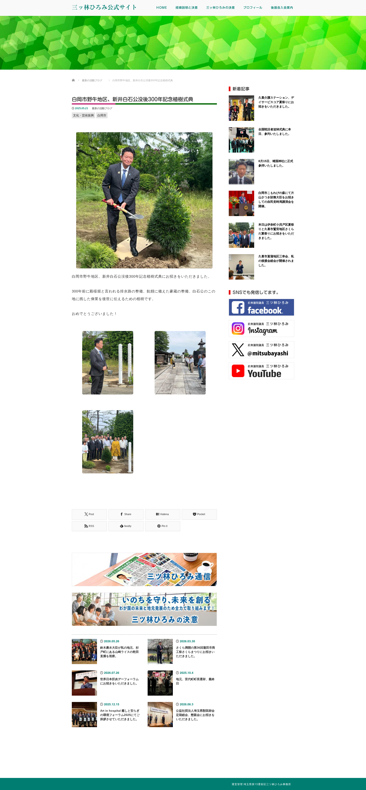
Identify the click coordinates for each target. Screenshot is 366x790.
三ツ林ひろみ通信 (160, 759)
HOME (161, 7)
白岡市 (101, 115)
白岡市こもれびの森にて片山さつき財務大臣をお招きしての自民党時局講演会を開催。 (276, 199)
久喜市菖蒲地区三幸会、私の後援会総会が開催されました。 (276, 261)
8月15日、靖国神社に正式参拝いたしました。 (275, 163)
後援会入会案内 (282, 7)
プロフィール (252, 7)
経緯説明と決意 (187, 7)
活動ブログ (206, 759)
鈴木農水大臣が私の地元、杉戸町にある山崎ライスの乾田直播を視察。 (119, 652)
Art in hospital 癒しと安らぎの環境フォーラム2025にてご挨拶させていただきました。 (120, 715)
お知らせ (297, 759)
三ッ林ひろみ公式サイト (104, 7)
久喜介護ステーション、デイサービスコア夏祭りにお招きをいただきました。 (276, 102)
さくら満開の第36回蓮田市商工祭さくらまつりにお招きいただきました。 (195, 652)
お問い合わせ (343, 759)
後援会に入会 (251, 759)
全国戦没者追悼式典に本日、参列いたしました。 (274, 131)
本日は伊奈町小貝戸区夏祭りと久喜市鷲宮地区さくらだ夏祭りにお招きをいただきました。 (276, 231)
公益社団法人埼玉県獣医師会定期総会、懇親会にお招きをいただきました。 (195, 715)
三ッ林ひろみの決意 (220, 7)
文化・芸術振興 (83, 115)
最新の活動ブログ (102, 108)
